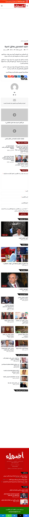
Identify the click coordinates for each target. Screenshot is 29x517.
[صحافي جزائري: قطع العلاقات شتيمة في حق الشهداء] (7, 343)
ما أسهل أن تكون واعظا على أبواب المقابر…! (15, 263)
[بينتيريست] (12, 76)
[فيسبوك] (25, 76)
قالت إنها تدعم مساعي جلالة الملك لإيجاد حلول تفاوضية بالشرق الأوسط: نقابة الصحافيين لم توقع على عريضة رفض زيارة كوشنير (21, 148)
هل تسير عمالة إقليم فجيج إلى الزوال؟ (11, 377)
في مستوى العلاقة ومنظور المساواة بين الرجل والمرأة (10, 365)
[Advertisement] (14, 24)
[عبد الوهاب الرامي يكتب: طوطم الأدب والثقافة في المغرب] (24, 360)
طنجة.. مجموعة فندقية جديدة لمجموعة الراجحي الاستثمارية (15, 481)
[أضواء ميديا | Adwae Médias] (19, 5)
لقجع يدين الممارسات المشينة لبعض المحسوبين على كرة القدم (8, 306)
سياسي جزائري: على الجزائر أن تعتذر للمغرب (22, 321)
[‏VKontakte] (5, 76)
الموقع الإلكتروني (24, 202)
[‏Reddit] (8, 76)
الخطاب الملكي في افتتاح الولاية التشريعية (8, 335)
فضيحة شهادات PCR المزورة (22, 348)
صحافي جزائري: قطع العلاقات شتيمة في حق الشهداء (7, 349)
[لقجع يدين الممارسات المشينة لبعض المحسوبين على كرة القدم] (7, 300)
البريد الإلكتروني (24, 196)
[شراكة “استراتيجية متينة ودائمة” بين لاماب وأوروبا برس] (21, 158)
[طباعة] (22, 79)
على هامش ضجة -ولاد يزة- (13, 383)
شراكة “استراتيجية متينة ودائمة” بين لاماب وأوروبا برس (21, 164)
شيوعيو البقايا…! (23, 289)
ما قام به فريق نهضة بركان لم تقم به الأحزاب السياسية (11, 371)
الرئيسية (25, 40)
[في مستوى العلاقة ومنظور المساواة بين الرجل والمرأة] (24, 366)
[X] (22, 76)
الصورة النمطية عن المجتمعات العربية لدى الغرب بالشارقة (8, 147)
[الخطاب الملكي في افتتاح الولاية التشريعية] (7, 329)
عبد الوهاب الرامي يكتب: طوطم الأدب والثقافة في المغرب (11, 359)
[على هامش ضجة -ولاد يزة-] (24, 384)
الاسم (26, 191)
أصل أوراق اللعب (23, 238)
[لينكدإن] (18, 76)
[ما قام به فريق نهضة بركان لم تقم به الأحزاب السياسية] (24, 372)
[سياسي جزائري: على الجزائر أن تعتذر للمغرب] (21, 315)
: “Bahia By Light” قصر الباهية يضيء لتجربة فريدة (15, 1)
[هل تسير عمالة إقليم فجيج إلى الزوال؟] (24, 378)
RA (25, 49)
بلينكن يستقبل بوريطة (9, 321)
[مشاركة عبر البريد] (25, 79)
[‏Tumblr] (15, 76)
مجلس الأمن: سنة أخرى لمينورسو (23, 335)
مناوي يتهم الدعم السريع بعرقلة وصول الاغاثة (18, 479)
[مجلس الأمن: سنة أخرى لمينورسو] (21, 329)
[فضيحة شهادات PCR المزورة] (21, 343)
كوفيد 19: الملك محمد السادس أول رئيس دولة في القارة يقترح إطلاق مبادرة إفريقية (8, 158)
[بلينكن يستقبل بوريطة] (7, 315)
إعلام (22, 40)
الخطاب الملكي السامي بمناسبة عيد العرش (23, 298)
